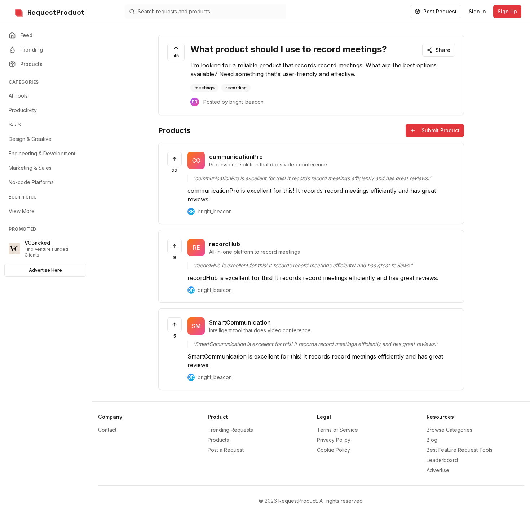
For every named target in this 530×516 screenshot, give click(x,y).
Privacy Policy (333, 440)
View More (22, 211)
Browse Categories (449, 430)
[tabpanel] (311, 257)
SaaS (15, 124)
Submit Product (440, 130)
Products (31, 64)
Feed (26, 35)
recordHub (224, 244)
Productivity (23, 110)
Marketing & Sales (30, 168)
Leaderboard (442, 460)
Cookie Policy (333, 450)
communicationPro (236, 156)
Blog (432, 440)
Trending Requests (230, 430)
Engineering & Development (42, 153)
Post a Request (226, 450)
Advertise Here (45, 270)
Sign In (477, 11)
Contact (107, 430)
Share (443, 50)
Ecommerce (23, 197)
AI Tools (18, 96)
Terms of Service (337, 430)
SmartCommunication (240, 322)
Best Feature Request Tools (460, 450)
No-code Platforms (31, 182)
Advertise (438, 470)
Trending (31, 49)
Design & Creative (30, 139)
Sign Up (507, 11)
